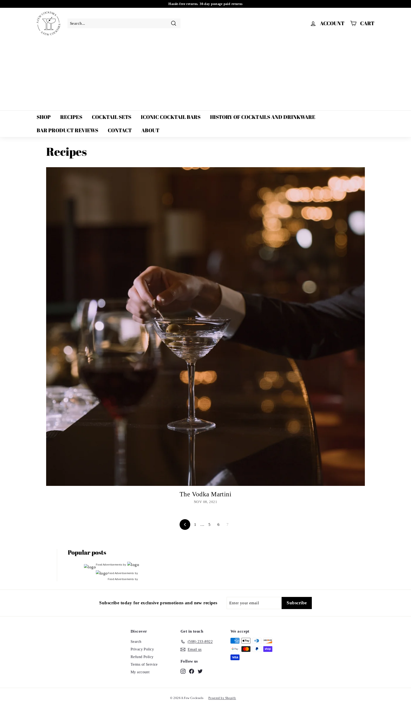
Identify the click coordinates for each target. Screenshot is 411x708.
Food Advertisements (109, 564)
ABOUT (150, 130)
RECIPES (71, 116)
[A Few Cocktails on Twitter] (200, 671)
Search (136, 642)
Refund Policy (142, 657)
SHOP (44, 116)
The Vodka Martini (205, 494)
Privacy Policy (142, 649)
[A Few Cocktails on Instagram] (183, 671)
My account (140, 672)
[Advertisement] (205, 73)
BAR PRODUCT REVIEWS (67, 130)
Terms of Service (144, 664)
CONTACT (120, 130)
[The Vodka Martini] (205, 326)
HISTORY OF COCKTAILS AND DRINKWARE (262, 116)
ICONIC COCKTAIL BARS (171, 116)
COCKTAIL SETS (111, 116)
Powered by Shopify (222, 698)
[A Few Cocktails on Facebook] (191, 671)
